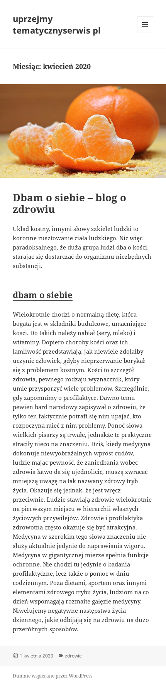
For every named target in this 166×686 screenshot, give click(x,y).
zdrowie (73, 655)
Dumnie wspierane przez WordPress (52, 676)
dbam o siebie (43, 294)
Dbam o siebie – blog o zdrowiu (69, 203)
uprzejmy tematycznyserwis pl (57, 24)
